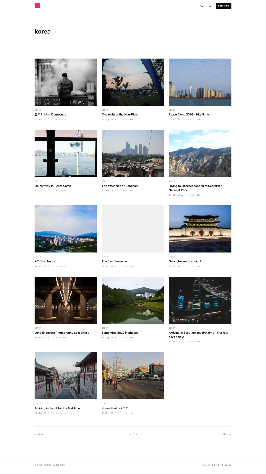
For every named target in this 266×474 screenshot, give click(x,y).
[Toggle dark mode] (201, 6)
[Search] (210, 6)
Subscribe (223, 5)
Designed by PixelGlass (216, 465)
